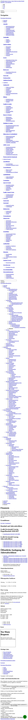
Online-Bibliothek (10, 176)
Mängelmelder (9, 62)
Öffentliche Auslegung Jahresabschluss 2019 (15, 560)
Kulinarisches (9, 443)
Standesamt (8, 49)
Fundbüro (8, 48)
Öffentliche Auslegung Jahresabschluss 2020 (15, 559)
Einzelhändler (9, 254)
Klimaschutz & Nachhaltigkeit (12, 390)
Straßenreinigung (9, 128)
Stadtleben (5, 347)
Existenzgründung (10, 274)
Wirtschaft (5, 486)
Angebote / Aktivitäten (11, 142)
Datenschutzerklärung (8, 671)
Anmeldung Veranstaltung (19, 327)
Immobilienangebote (10, 121)
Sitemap (5, 668)
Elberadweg (8, 236)
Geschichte (8, 88)
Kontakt (5, 670)
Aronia (7, 213)
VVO (3, 709)
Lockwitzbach (9, 73)
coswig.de (5, 500)
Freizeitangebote (9, 186)
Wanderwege (9, 240)
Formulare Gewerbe (10, 267)
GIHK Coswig (9, 398)
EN (4, 5)
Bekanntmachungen (10, 26)
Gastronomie (8, 211)
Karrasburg (8, 224)
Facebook (7, 603)
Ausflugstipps (9, 475)
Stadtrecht (8, 40)
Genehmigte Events (10, 30)
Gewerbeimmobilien (10, 492)
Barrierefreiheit (6, 672)
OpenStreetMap (5, 707)
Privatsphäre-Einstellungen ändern (8, 660)
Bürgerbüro (8, 46)
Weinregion (8, 212)
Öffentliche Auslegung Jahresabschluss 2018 (15, 562)
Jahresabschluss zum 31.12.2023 (12, 543)
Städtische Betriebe (10, 345)
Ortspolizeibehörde (15, 326)
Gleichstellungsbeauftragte (11, 51)
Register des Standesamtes (17, 318)
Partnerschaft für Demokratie (12, 408)
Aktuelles (8, 288)
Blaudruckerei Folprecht (11, 228)
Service (7, 329)
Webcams (8, 94)
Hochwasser (8, 339)
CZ (4, 7)
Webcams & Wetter (10, 35)
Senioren (8, 110)
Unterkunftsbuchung (7, 654)
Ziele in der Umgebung (11, 249)
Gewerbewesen (9, 490)
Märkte (7, 255)
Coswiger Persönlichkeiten (11, 93)
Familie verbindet (9, 149)
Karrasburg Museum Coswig (12, 165)
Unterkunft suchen (10, 205)
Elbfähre (8, 241)
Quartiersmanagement (10, 147)
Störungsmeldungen (10, 63)
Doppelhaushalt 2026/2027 (11, 534)
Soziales (8, 53)
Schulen (7, 101)
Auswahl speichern (4, 717)
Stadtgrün (8, 138)
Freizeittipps (8, 465)
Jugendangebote (9, 195)
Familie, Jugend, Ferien (11, 432)
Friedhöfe (8, 112)
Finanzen (8, 55)
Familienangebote (10, 194)
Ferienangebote (9, 197)
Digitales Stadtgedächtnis (16, 316)
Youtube (4, 712)
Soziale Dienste (9, 107)
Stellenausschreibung (10, 31)
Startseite (5, 285)
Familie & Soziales (10, 363)
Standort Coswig (9, 487)
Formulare (8, 66)
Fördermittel (8, 275)
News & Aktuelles (7, 652)
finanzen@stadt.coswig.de (9, 575)
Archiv (12, 291)
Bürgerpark (8, 223)
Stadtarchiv (8, 50)
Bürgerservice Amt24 (7, 657)
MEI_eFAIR (8, 131)
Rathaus (5, 286)
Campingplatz (9, 206)
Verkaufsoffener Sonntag (11, 256)
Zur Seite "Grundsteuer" (6, 523)
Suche (4, 667)
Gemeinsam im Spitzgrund (11, 154)
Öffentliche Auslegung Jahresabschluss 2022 (15, 558)
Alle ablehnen (20, 717)
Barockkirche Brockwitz (11, 221)
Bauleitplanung (9, 118)
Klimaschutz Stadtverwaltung (12, 141)
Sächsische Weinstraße (16, 450)
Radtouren (8, 237)
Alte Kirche (8, 220)
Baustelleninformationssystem (12, 125)
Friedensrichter (9, 344)
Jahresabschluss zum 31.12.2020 (12, 546)
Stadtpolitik (8, 300)
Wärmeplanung (9, 140)
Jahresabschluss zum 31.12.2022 (12, 544)
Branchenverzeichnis (10, 262)
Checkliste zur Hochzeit (16, 312)
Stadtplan (8, 129)
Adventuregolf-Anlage (11, 234)
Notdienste (8, 65)
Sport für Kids (9, 150)
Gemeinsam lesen (10, 152)
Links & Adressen (10, 278)
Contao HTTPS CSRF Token (8, 688)
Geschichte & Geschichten (17, 317)
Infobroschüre (9, 67)
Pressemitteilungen (10, 27)
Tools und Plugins (6, 703)
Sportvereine (8, 188)
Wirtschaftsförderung (10, 493)
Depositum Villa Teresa (16, 320)
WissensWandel (14, 315)
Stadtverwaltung (9, 307)
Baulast (13, 375)
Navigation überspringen (6, 18)
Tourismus (5, 437)
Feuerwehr (8, 343)
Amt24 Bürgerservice (10, 61)
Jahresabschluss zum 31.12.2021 (12, 545)
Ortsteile (8, 89)
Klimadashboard (9, 137)
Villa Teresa (8, 171)
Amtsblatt (8, 28)
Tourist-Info (8, 438)
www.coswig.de (16, 602)
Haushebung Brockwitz (11, 72)
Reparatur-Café (9, 153)
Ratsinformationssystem (16, 304)
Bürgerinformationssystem (17, 302)
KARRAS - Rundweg (11, 246)
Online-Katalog (9, 178)
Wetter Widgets (5, 714)
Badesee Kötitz (9, 235)
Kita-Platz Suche (9, 100)
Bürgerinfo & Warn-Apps (11, 60)
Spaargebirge (9, 248)
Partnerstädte (8, 91)
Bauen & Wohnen (10, 371)
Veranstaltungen (9, 414)
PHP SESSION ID (6, 696)
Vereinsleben (8, 423)
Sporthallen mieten (10, 185)
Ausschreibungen (9, 32)
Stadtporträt (8, 348)
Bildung (7, 358)
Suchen (2, 10)
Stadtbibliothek (9, 419)
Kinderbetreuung (9, 99)
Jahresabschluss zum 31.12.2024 (12, 541)
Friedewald (8, 247)
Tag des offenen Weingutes (17, 449)
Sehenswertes (9, 454)
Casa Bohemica (9, 163)
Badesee (8, 190)
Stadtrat (7, 39)
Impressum (5, 673)
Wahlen (7, 42)
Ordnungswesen (9, 54)
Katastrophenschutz (15, 325)
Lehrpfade (8, 187)
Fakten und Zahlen (10, 87)
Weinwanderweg (15, 446)
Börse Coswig (9, 169)
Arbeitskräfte (9, 276)
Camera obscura (9, 229)
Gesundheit (8, 106)
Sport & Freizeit (9, 424)
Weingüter (13, 448)
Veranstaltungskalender (8, 655)
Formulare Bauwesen (16, 376)
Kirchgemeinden (9, 111)
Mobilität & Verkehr (10, 381)
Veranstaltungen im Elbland (12, 172)
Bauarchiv (13, 374)
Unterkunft (8, 439)
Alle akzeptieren (13, 717)
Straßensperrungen (10, 33)
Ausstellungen (9, 411)
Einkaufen (8, 481)
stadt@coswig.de (7, 624)
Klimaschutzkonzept (10, 136)
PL (4, 8)
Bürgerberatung (9, 148)
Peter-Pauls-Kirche (10, 225)
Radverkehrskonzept (10, 130)
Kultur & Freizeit (7, 409)
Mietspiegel (8, 119)
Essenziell (4, 685)
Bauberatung (8, 117)
